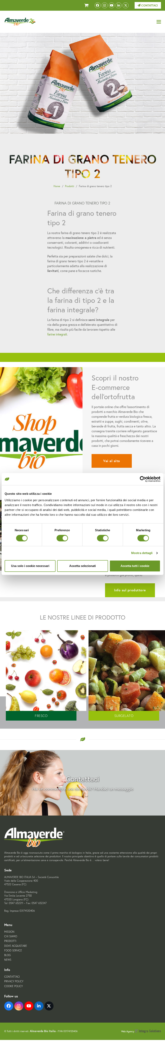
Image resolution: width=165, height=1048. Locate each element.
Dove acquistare (15, 946)
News (7, 960)
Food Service (13, 950)
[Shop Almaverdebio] (86, 5)
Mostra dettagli (142, 553)
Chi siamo (10, 936)
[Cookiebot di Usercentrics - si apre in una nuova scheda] (142, 479)
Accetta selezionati (82, 566)
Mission (9, 931)
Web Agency (128, 1031)
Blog (7, 955)
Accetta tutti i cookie (135, 566)
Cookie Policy (13, 986)
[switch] (62, 538)
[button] (159, 22)
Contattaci (149, 5)
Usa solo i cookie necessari (30, 566)
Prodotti (69, 186)
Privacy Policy (13, 981)
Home (57, 186)
